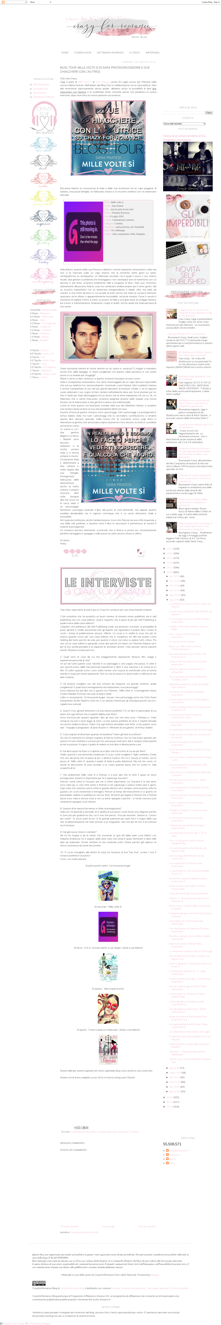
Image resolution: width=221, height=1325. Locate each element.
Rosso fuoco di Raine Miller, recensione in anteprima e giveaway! (193, 502)
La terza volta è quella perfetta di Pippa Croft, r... (190, 758)
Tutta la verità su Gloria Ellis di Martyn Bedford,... (189, 1045)
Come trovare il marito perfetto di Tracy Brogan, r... (190, 751)
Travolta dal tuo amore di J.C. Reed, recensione (187, 781)
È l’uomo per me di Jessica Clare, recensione (186, 819)
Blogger (155, 1274)
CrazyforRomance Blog (71, 1288)
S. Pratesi (134, 1131)
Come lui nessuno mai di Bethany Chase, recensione (191, 796)
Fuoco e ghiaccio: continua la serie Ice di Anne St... (190, 965)
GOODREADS (40, 88)
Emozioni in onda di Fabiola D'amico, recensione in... (188, 880)
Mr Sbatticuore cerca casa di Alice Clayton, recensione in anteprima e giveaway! (194, 403)
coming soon (82, 52)
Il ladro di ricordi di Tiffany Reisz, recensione (186, 945)
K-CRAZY (134, 52)
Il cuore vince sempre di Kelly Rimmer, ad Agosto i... (190, 613)
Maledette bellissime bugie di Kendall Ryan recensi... (188, 686)
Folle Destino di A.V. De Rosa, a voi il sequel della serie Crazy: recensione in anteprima (195, 526)
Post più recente (70, 1226)
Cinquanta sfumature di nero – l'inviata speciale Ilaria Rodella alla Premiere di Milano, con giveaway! (195, 453)
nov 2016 (175, 580)
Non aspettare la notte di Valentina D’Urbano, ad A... (188, 678)
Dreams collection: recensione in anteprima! (186, 670)
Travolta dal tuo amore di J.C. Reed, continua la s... (187, 1010)
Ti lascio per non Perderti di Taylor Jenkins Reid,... (187, 995)
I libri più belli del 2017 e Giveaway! (186, 333)
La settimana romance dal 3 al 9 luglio (189, 1031)
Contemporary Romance (83, 1131)
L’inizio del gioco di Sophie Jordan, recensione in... (186, 1003)
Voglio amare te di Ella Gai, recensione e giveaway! (190, 736)
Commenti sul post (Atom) (84, 1232)
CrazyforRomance (178, 1150)
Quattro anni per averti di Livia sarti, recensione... (188, 663)
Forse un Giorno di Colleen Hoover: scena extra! (187, 887)
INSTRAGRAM (41, 84)
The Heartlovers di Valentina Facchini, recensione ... (189, 930)
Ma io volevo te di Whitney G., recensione (185, 635)
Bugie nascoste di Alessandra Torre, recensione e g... (188, 1018)
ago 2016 (175, 594)
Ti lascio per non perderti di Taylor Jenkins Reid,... (187, 827)
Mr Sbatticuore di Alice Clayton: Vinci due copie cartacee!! (195, 354)
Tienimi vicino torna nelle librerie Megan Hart (190, 1060)
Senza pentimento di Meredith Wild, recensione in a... (188, 766)
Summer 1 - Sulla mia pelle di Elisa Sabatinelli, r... (187, 1053)
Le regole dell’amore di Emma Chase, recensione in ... (188, 1025)
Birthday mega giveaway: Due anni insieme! (195, 378)
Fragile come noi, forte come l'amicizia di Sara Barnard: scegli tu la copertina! (195, 312)
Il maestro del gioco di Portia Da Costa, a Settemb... (191, 915)
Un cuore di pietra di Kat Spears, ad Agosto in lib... (188, 849)
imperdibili (153, 52)
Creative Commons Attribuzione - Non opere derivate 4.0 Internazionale (149, 1288)
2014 (170, 1101)
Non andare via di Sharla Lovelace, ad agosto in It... (189, 957)
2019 (170, 557)
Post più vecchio (147, 1226)
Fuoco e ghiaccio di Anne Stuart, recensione (186, 804)
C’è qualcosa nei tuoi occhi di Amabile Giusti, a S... (189, 872)
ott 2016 (175, 585)
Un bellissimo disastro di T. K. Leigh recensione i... (187, 972)
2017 (170, 567)
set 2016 (175, 590)
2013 (170, 1106)
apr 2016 (175, 1077)
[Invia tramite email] (75, 1127)
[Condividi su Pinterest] (87, 1127)
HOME (64, 52)
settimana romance (110, 52)
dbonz (172, 1159)
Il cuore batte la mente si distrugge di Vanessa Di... (189, 701)
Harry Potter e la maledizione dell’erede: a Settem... (190, 774)
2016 (170, 572)
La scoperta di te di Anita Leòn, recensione (186, 865)
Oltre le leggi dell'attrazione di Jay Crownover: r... (186, 857)
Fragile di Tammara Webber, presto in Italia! (189, 628)
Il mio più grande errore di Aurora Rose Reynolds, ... (189, 723)
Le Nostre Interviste (106, 1131)
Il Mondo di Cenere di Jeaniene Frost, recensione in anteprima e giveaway (195, 478)
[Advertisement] (108, 1100)
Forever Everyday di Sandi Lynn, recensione (186, 743)
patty (172, 1163)
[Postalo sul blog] (78, 1127)
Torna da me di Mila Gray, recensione (188, 893)
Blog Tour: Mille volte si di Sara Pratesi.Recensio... (185, 648)
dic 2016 (175, 576)
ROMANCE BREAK (43, 96)
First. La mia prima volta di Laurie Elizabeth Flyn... (186, 842)
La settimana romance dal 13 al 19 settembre (195, 426)
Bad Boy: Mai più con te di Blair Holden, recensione (190, 937)
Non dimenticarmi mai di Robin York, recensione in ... (188, 655)
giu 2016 (175, 1067)
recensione (122, 1131)
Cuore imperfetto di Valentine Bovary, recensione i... (189, 789)
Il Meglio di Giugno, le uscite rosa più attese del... (188, 811)
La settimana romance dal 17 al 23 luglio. (188, 834)
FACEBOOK (39, 92)
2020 (170, 553)
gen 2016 (175, 1091)
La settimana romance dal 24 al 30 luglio (191, 729)
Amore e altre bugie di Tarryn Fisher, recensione (188, 988)
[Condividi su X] (81, 1127)
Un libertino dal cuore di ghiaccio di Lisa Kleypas (190, 1038)
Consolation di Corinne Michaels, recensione (186, 922)
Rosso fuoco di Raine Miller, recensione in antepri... (190, 907)
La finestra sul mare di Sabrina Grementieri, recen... (185, 716)
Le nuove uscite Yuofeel (182, 641)
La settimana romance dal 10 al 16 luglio (191, 951)
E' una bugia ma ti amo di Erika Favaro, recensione (189, 620)
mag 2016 (175, 1072)
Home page (108, 1226)
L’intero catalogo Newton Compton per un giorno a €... (190, 708)
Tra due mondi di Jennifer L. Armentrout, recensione (190, 980)
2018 (170, 562)
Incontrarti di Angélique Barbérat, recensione (187, 693)
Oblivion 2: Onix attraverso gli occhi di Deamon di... (189, 900)
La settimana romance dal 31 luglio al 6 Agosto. (190, 605)
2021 (170, 548)
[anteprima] (188, 237)
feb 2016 (175, 1086)
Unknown (174, 1154)
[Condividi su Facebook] (84, 1127)
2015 (170, 1097)
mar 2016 (175, 1081)
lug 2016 (175, 599)
